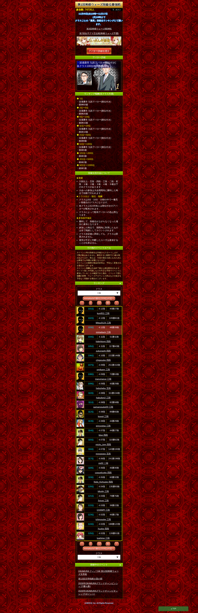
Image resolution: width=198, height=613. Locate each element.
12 (99, 303)
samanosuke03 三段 (103, 407)
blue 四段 (103, 435)
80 (108, 303)
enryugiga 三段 (103, 426)
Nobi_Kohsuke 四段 (103, 482)
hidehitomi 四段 (103, 341)
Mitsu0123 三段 (103, 322)
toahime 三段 (103, 538)
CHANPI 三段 (103, 510)
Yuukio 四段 (103, 528)
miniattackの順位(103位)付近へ (99, 298)
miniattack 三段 (103, 332)
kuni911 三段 (103, 313)
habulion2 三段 (103, 397)
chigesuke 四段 (103, 360)
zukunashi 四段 (103, 351)
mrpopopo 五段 (103, 453)
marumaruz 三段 (103, 379)
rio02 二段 (103, 463)
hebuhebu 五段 (103, 388)
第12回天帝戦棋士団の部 (90, 578)
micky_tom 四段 (103, 444)
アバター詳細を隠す (99, 51)
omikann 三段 (103, 369)
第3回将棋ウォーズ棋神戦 (99, 28)
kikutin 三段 (103, 491)
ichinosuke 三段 (103, 519)
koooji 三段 (103, 416)
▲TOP (173, 609)
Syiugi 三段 (103, 500)
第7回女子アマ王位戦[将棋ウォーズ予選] (99, 33)
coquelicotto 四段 (103, 472)
